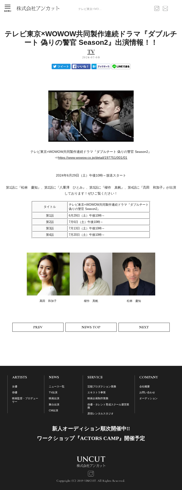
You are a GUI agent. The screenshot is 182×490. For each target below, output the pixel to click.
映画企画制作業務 (97, 398)
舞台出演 (54, 404)
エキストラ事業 (96, 392)
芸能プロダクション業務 (101, 386)
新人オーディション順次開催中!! (91, 428)
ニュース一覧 (56, 386)
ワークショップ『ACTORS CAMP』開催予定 (91, 438)
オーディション (148, 398)
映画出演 (54, 398)
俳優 (14, 392)
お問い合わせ (147, 392)
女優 (14, 386)
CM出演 (53, 410)
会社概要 (144, 386)
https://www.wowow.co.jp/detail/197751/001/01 (92, 157)
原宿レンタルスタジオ (100, 413)
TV (91, 52)
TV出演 (53, 392)
